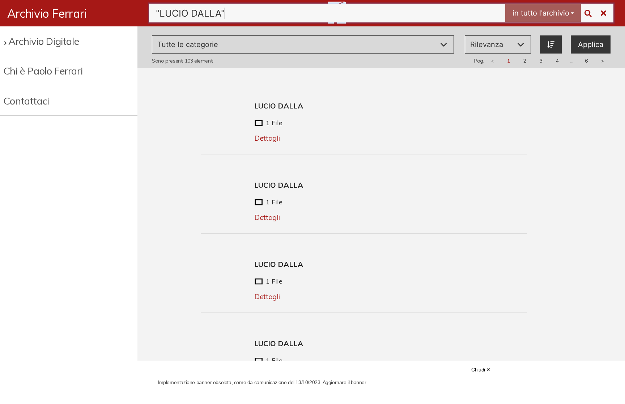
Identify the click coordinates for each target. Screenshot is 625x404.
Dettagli (267, 138)
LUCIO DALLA (278, 105)
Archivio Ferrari (47, 13)
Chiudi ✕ (480, 370)
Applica (590, 44)
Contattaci (26, 100)
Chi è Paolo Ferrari (42, 70)
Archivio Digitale (43, 41)
